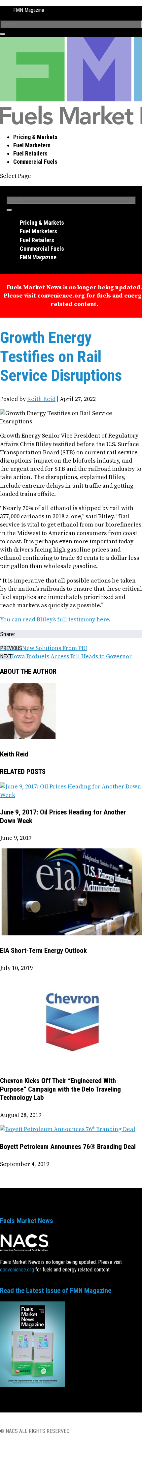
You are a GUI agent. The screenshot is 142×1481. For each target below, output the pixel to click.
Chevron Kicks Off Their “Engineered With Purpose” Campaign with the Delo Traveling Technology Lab (60, 1089)
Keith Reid (41, 399)
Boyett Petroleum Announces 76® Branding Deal (68, 1147)
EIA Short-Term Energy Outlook (43, 950)
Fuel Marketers (32, 145)
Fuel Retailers (30, 153)
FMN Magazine (28, 10)
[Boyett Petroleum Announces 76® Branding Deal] (67, 1129)
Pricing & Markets (35, 136)
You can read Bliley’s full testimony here (54, 619)
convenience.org (17, 1270)
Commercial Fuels (35, 161)
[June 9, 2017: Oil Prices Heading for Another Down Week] (71, 795)
